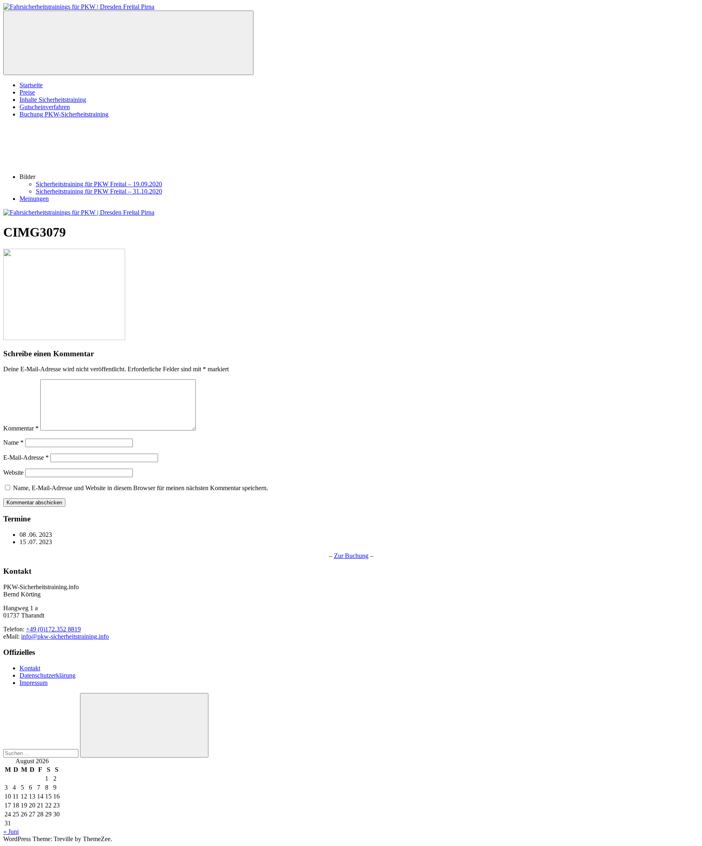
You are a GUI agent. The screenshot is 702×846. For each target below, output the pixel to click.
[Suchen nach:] (41, 752)
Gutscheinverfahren (45, 106)
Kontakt (30, 668)
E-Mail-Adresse (26, 457)
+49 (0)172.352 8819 (53, 629)
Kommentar (21, 428)
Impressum (34, 682)
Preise (27, 92)
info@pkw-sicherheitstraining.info (65, 636)
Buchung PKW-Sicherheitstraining (64, 114)
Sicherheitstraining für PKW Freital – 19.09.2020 (99, 184)
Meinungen (34, 198)
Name (13, 442)
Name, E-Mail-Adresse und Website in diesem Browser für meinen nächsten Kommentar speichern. (140, 487)
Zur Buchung (351, 555)
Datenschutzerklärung (48, 675)
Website (13, 472)
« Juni (11, 831)
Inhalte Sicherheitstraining (53, 99)
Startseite (31, 85)
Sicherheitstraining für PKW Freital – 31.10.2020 (99, 191)
